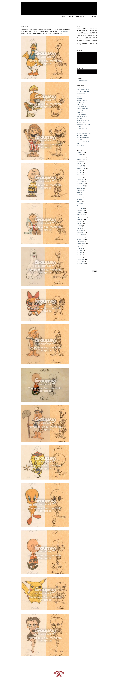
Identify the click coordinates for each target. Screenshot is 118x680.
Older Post (67, 662)
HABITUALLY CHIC (82, 106)
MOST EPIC (80, 118)
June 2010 (79, 223)
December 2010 (81, 210)
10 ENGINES (80, 87)
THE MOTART (80, 139)
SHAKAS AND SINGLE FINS (84, 134)
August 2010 (80, 219)
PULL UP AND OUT (82, 128)
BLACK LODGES (81, 93)
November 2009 (81, 239)
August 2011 (80, 192)
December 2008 (81, 263)
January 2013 (80, 166)
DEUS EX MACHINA (82, 101)
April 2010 (79, 228)
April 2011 (79, 201)
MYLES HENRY (81, 122)
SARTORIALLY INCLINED (83, 132)
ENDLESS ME (80, 102)
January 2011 (80, 208)
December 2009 (81, 237)
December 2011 (81, 183)
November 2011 (81, 186)
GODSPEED (80, 104)
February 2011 (80, 206)
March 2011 (80, 203)
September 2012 (81, 168)
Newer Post (24, 662)
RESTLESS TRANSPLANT (83, 130)
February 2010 (80, 232)
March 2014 (80, 154)
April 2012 (79, 174)
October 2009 (80, 241)
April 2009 (79, 255)
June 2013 (79, 163)
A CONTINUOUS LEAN (83, 89)
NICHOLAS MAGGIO (82, 80)
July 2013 (79, 161)
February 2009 (80, 259)
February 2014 (80, 157)
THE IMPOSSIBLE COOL (83, 138)
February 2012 (80, 179)
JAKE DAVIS (80, 112)
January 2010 (80, 234)
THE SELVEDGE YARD (83, 141)
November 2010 (81, 212)
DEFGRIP (79, 99)
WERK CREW (80, 145)
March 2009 (80, 257)
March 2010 (80, 230)
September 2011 (81, 190)
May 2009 (79, 252)
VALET (78, 143)
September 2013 (81, 159)
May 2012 (79, 172)
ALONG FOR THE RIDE (83, 91)
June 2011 (79, 197)
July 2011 (79, 194)
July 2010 (79, 221)
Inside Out (24, 26)
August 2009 (80, 246)
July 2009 (79, 248)
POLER (79, 126)
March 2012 (80, 177)
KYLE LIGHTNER (81, 114)
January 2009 (80, 261)
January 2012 (80, 181)
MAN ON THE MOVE (82, 116)
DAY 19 (79, 97)
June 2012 (79, 170)
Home (45, 662)
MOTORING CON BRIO (83, 120)
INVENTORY (80, 110)
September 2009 (81, 243)
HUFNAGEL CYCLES (82, 108)
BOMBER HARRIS (81, 95)
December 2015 (81, 152)
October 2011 (80, 188)
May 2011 (79, 199)
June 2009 (79, 250)
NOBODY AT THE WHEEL (83, 124)
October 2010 (80, 214)
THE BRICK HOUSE (82, 136)
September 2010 (81, 217)
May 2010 (79, 226)
